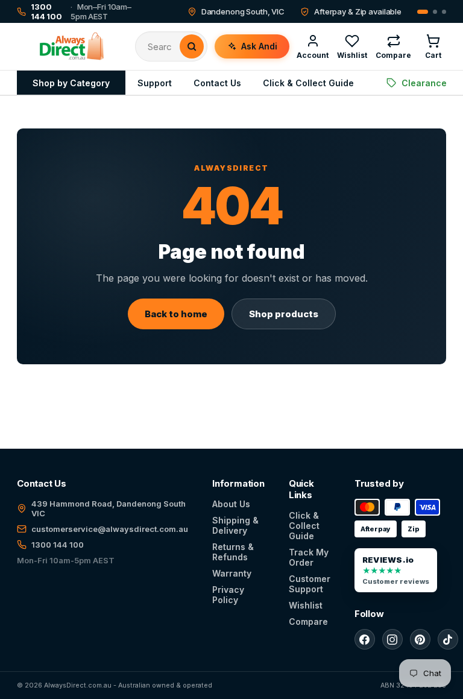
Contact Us (217, 83)
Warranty (231, 573)
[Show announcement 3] (444, 12)
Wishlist (306, 605)
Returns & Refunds (233, 552)
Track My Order (309, 557)
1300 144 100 (57, 544)
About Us (231, 504)
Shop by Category (71, 83)
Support (154, 83)
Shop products (283, 314)
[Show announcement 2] (435, 12)
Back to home (176, 314)
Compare (308, 621)
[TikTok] (448, 639)
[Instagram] (392, 639)
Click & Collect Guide (308, 83)
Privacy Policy (228, 594)
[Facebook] (364, 639)
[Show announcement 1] (422, 12)
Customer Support (309, 584)
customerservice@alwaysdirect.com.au (109, 529)
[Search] (192, 46)
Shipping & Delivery (235, 525)
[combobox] (164, 47)
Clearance (424, 83)
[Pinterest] (420, 639)
